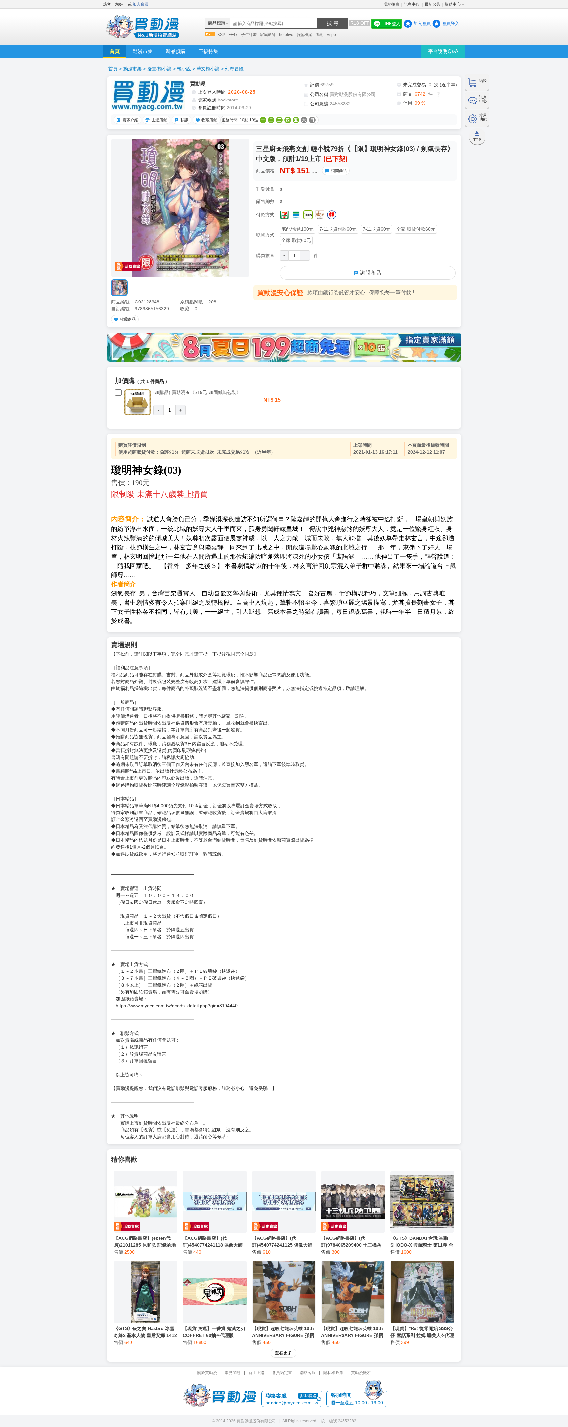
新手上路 (256, 1373)
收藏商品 (128, 319)
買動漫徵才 (361, 1373)
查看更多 (283, 1352)
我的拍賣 (391, 4)
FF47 (233, 35)
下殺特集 (208, 51)
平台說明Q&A (443, 51)
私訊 (184, 120)
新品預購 (175, 51)
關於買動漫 (207, 1373)
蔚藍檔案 (304, 35)
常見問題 (233, 1373)
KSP (221, 35)
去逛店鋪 (159, 120)
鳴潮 (319, 35)
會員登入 (450, 23)
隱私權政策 (333, 1373)
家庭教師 (268, 35)
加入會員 (141, 4)
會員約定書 (282, 1373)
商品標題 (216, 23)
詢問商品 (339, 170)
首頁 (115, 51)
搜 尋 (333, 23)
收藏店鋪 (209, 120)
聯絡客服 (308, 1373)
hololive (286, 35)
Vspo (331, 35)
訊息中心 (412, 4)
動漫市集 (143, 51)
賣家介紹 (130, 120)
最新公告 (432, 4)
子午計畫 (249, 35)
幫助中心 (453, 4)
